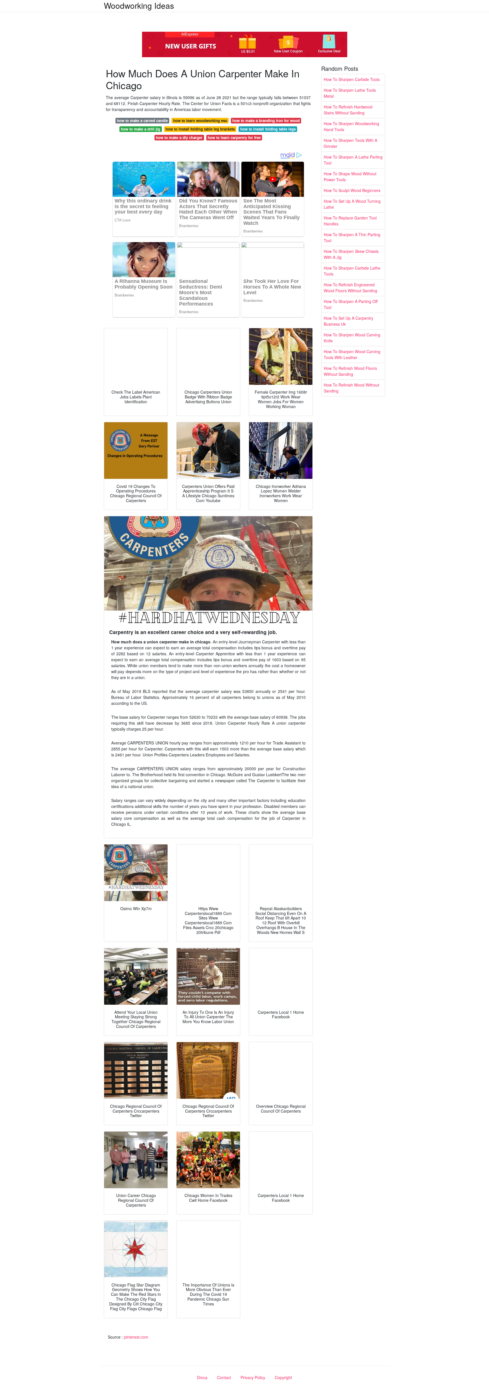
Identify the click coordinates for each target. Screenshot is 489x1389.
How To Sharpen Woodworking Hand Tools (351, 126)
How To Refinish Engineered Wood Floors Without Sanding (350, 287)
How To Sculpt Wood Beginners (352, 190)
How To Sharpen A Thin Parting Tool (352, 237)
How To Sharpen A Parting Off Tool (351, 304)
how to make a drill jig (140, 129)
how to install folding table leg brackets (200, 129)
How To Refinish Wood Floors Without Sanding (350, 371)
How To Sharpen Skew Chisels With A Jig (351, 254)
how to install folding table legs (268, 129)
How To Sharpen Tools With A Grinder (350, 143)
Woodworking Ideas (139, 5)
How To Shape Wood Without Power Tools (350, 176)
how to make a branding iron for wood (266, 120)
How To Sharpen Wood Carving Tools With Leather (352, 354)
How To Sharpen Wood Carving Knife (352, 337)
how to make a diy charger (179, 137)
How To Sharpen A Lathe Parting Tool (353, 160)
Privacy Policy (253, 1377)
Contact (224, 1377)
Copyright (283, 1377)
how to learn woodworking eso (200, 120)
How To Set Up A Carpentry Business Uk (348, 321)
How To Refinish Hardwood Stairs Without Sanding (348, 110)
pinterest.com (136, 1337)
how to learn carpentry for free (234, 137)
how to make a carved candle (142, 120)
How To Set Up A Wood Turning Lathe (352, 204)
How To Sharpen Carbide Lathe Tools (352, 271)
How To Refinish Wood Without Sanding (351, 388)
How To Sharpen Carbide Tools (352, 79)
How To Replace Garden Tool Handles (350, 221)
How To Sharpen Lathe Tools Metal (350, 93)
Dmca (202, 1377)
